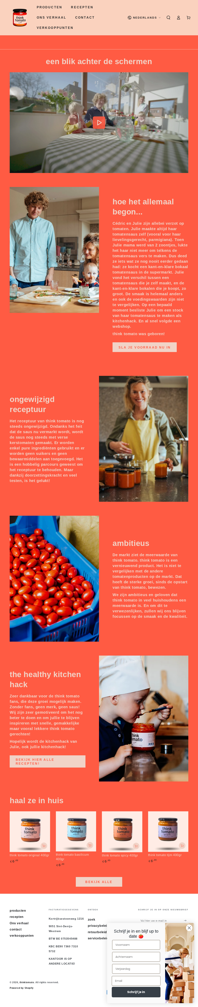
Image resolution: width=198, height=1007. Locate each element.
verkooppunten (22, 935)
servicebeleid (98, 938)
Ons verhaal (19, 923)
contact (15, 929)
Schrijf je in (136, 992)
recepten (17, 916)
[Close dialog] (189, 927)
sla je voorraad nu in (145, 347)
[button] (168, 17)
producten (18, 910)
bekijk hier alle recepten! (35, 761)
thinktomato (27, 982)
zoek (91, 919)
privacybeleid (98, 925)
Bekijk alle (99, 882)
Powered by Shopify (22, 988)
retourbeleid (97, 932)
